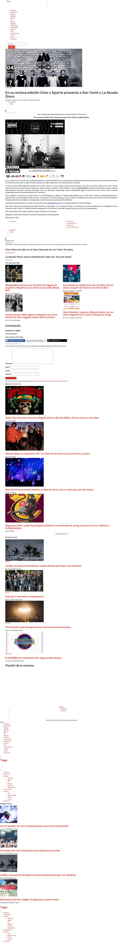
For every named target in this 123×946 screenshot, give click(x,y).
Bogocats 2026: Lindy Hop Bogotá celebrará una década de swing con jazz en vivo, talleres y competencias (57, 526)
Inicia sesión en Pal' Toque (14, 337)
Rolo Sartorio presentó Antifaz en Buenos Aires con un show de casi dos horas (49, 489)
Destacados (14, 27)
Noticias (13, 10)
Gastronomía (15, 33)
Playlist (13, 22)
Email (7, 371)
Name (7, 367)
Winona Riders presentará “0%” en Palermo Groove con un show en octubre (47, 453)
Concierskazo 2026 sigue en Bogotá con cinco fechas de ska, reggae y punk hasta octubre (31, 316)
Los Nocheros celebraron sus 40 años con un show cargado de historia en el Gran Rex (88, 286)
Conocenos (63, 709)
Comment (8, 363)
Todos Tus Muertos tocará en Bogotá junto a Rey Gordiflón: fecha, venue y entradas (52, 417)
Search (11, 47)
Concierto (70, 221)
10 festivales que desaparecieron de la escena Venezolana (38, 627)
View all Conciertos (61, 534)
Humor (13, 37)
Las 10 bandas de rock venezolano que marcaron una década (34, 826)
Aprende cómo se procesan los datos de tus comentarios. (50, 381)
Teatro (13, 35)
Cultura (13, 29)
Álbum (13, 18)
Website (8, 374)
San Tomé (70, 225)
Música (13, 14)
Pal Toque (10, 293)
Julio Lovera (20, 100)
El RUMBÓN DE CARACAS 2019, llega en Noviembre (33, 658)
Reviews (13, 24)
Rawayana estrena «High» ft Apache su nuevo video (29, 899)
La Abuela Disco (71, 223)
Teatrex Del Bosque (73, 227)
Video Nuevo (14, 26)
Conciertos (14, 12)
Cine (12, 31)
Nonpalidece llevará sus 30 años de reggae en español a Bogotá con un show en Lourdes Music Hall (32, 288)
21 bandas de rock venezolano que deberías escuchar (30, 850)
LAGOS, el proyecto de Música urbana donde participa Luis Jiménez (43, 566)
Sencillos (13, 16)
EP (11, 20)
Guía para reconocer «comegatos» (24, 596)
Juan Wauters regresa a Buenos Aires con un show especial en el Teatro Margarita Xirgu (88, 313)
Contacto (14, 39)
